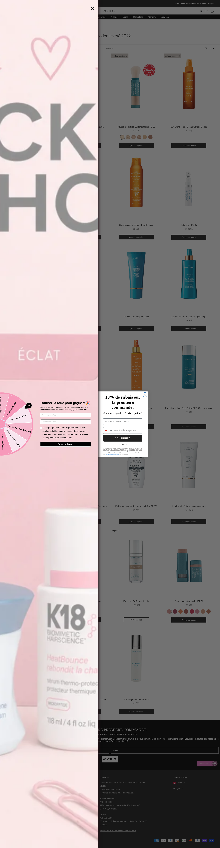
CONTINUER (123, 438)
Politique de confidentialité (112, 454)
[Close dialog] (145, 394)
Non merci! (123, 444)
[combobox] (107, 430)
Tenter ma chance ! (65, 444)
